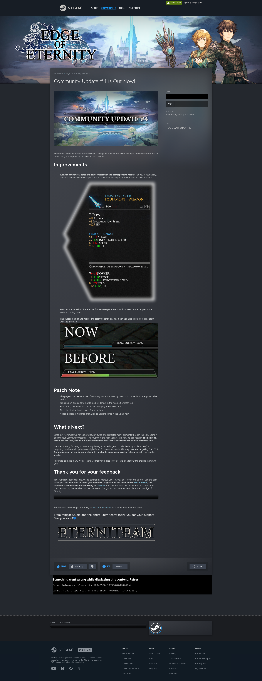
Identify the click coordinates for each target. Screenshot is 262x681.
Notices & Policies (177, 663)
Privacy (172, 653)
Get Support (201, 663)
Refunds (173, 673)
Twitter (96, 507)
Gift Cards (126, 673)
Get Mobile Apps (203, 658)
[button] (106, 497)
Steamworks (127, 663)
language (196, 3)
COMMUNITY (108, 8)
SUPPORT (134, 8)
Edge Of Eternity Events (77, 73)
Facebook (106, 507)
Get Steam (200, 653)
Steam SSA (126, 658)
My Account (201, 668)
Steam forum (140, 482)
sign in (186, 3)
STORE (95, 8)
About (123, 8)
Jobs (150, 658)
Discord (101, 485)
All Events (58, 73)
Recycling (152, 668)
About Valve (154, 653)
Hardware (152, 663)
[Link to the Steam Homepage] (71, 10)
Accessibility (175, 658)
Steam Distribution (130, 668)
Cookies (172, 668)
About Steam (128, 653)
